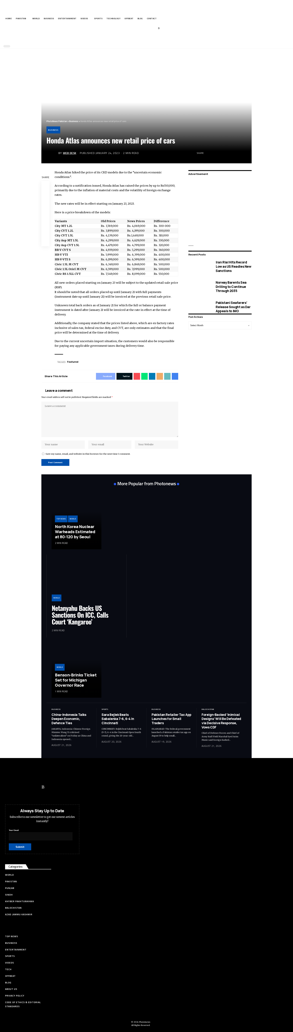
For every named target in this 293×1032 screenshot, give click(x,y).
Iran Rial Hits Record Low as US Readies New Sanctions (233, 266)
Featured (72, 361)
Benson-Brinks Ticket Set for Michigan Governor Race (75, 680)
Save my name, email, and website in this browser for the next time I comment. (88, 453)
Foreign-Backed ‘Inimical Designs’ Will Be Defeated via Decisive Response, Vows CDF (221, 720)
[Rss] (158, 28)
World (73, 519)
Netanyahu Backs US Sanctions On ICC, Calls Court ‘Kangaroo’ (80, 614)
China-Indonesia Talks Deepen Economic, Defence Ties (69, 718)
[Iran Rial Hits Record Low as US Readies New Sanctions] (199, 266)
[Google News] (148, 28)
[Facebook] (132, 28)
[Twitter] (138, 28)
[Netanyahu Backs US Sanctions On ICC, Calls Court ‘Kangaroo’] (86, 580)
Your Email (14, 830)
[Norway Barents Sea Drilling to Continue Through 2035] (199, 286)
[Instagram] (153, 28)
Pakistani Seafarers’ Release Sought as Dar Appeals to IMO (233, 306)
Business (53, 129)
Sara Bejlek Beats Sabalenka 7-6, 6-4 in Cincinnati (118, 718)
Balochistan (208, 709)
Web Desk (69, 153)
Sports (105, 709)
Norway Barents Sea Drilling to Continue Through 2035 (231, 286)
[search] (145, 39)
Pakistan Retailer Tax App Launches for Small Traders (171, 718)
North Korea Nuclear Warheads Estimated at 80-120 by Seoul (75, 531)
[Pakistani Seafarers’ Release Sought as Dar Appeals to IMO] (199, 307)
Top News (61, 519)
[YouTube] (143, 28)
